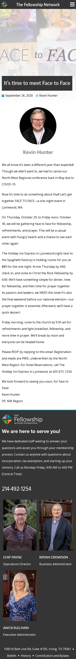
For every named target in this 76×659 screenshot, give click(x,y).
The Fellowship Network (38, 4)
